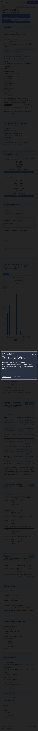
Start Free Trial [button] (7, 376)
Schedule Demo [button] (17, 376)
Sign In (34, 354)
